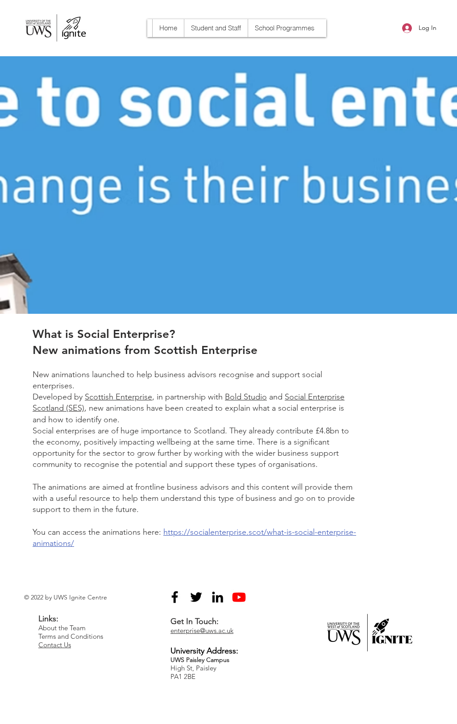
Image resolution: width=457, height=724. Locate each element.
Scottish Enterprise (118, 397)
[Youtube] (239, 597)
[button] (284, 28)
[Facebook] (175, 597)
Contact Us (54, 645)
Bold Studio (246, 397)
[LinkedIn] (217, 597)
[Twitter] (196, 597)
